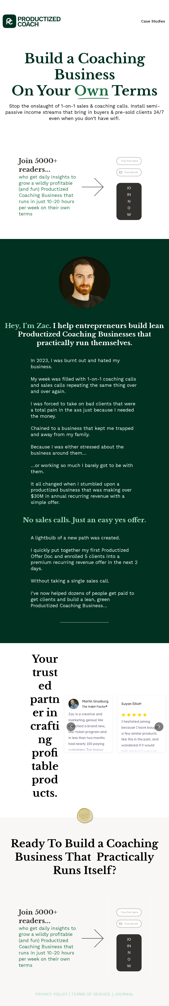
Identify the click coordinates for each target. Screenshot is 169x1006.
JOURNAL (124, 994)
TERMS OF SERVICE (90, 994)
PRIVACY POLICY (51, 994)
